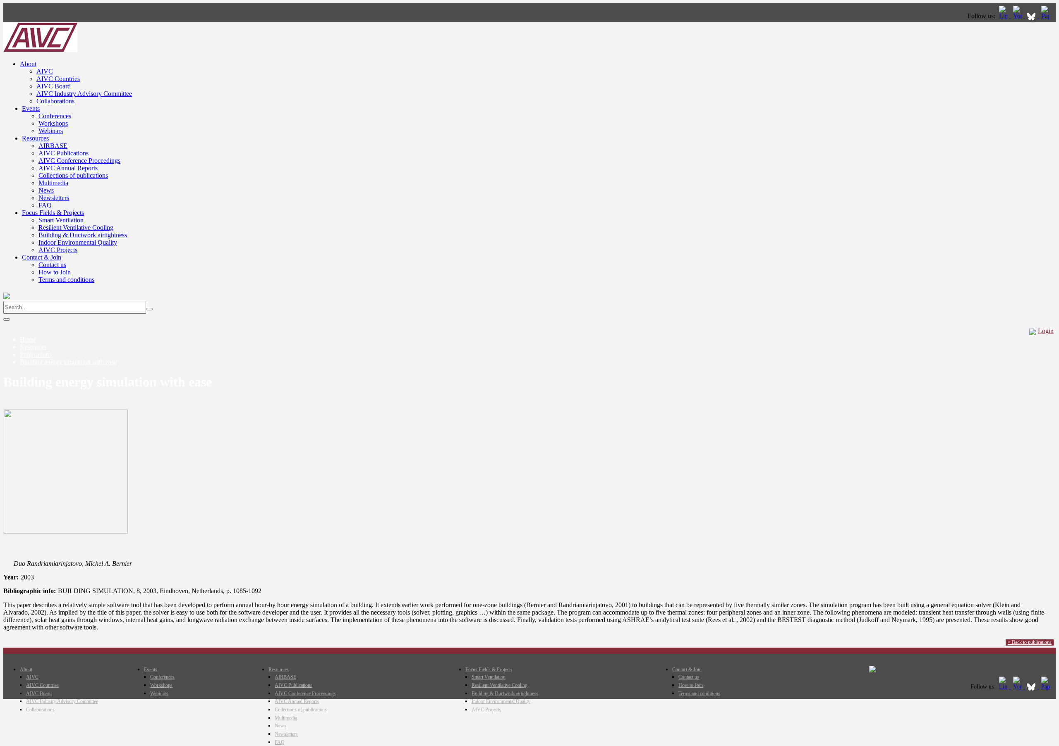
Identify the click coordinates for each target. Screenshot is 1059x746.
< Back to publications (1030, 642)
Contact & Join (41, 257)
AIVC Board (53, 86)
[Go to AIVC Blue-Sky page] (1032, 15)
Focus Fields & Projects (53, 212)
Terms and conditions (66, 279)
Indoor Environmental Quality (77, 242)
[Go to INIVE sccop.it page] (1047, 15)
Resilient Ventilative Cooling (75, 227)
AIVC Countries (58, 78)
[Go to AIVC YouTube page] (1018, 15)
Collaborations (55, 101)
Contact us (52, 264)
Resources (35, 138)
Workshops (53, 123)
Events (31, 108)
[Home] (40, 49)
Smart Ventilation (61, 220)
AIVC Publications (63, 153)
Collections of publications (73, 175)
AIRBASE (52, 145)
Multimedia (53, 182)
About (28, 63)
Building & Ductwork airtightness (82, 234)
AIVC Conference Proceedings (79, 160)
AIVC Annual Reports (68, 168)
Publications (36, 354)
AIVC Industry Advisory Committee (84, 93)
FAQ (45, 205)
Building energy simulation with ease (68, 361)
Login (1046, 330)
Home (28, 339)
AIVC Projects (57, 249)
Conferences (54, 115)
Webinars (50, 130)
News (46, 190)
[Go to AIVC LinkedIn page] (1004, 15)
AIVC (44, 71)
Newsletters (53, 197)
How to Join (54, 272)
